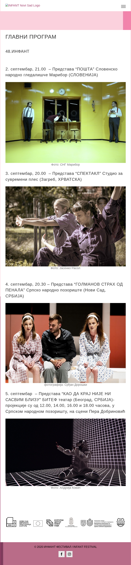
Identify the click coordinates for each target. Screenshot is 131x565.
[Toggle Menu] (123, 6)
